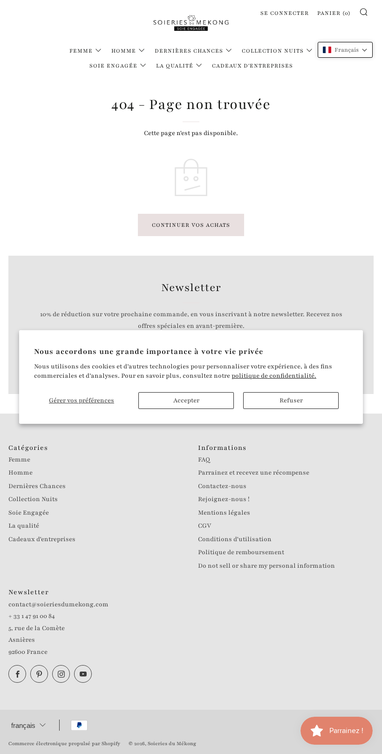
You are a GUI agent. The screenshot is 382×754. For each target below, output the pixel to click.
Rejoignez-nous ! (224, 499)
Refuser (291, 400)
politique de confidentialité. (274, 376)
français (23, 725)
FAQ (204, 459)
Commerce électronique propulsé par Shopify (64, 743)
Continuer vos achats (191, 225)
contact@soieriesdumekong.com (58, 604)
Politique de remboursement (241, 552)
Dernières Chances (189, 50)
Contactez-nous (222, 486)
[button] (345, 49)
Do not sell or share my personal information (266, 566)
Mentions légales (224, 513)
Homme (123, 50)
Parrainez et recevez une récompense (253, 473)
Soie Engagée (113, 65)
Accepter (186, 400)
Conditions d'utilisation (235, 539)
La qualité (174, 65)
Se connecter (284, 13)
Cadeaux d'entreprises (252, 65)
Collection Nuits (273, 50)
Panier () (334, 13)
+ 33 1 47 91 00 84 (31, 616)
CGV (204, 526)
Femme (81, 50)
